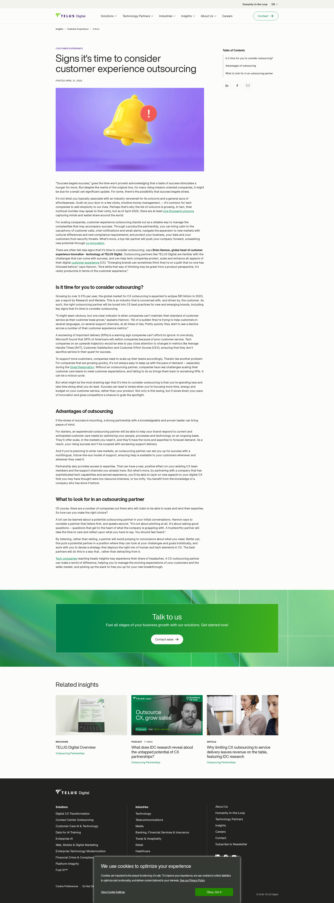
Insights (220, 825)
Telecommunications (149, 820)
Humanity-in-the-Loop (230, 813)
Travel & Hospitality (148, 839)
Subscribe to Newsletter (231, 844)
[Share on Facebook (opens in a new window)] (237, 85)
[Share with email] (248, 85)
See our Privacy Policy (192, 880)
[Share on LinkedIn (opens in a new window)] (227, 85)
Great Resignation (82, 367)
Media (140, 826)
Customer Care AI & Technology (77, 826)
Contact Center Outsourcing (75, 820)
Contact (220, 838)
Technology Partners (229, 819)
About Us (221, 807)
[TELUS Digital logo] (73, 792)
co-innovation (95, 243)
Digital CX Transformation (73, 813)
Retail (139, 845)
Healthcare (143, 851)
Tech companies (66, 558)
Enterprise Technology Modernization (81, 851)
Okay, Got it (214, 892)
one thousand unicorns (178, 211)
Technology (143, 813)
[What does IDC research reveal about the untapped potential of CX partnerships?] (167, 715)
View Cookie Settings (113, 892)
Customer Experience (69, 48)
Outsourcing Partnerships (70, 753)
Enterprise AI (64, 839)
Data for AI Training (68, 832)
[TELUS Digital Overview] (91, 715)
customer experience (85, 262)
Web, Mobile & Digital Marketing (77, 845)
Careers (220, 832)
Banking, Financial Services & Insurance (162, 832)
